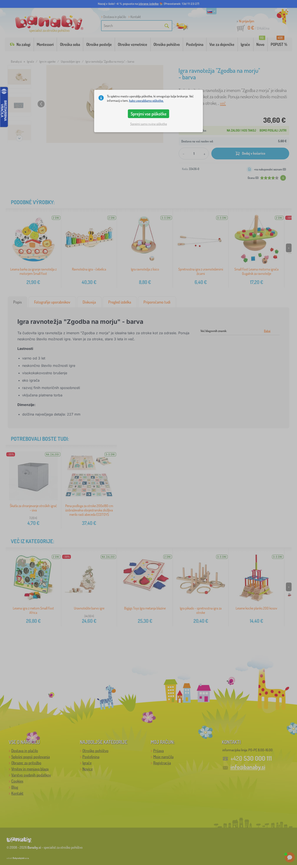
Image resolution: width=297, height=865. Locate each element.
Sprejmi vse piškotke (149, 114)
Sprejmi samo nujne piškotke (148, 124)
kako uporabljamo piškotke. (146, 101)
